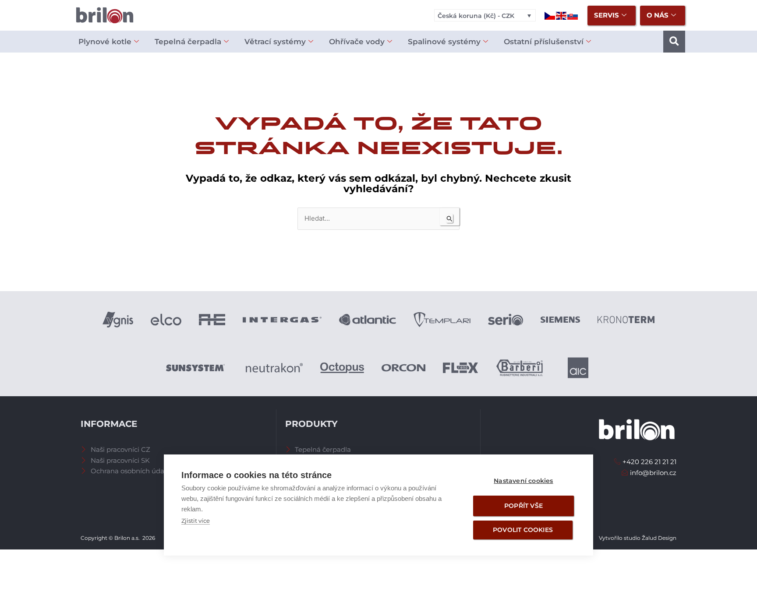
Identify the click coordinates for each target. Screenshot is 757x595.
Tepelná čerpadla (188, 41)
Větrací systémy (275, 41)
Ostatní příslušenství (544, 41)
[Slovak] (573, 15)
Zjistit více (195, 520)
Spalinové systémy (444, 41)
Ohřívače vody (357, 41)
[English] (561, 15)
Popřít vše (523, 505)
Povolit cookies (523, 529)
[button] (674, 42)
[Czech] (550, 15)
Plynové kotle (104, 41)
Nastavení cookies (523, 480)
